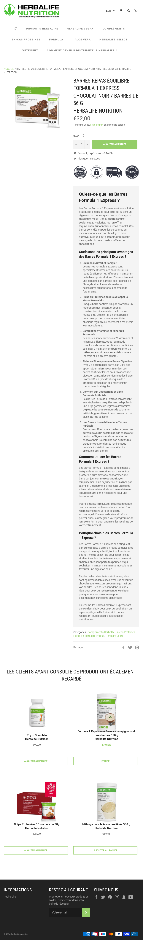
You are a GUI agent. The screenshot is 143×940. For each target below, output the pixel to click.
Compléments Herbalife (101, 632)
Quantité (78, 136)
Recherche (10, 896)
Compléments (114, 28)
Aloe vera (83, 39)
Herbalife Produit (94, 635)
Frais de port (96, 124)
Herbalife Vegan (80, 28)
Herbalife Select (113, 39)
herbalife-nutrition (19, 934)
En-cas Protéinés (26, 39)
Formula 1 (57, 39)
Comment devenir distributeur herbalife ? (82, 50)
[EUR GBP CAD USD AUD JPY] (110, 11)
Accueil (9, 68)
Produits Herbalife (42, 28)
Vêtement (30, 50)
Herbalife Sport (114, 635)
